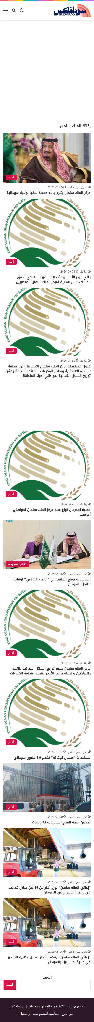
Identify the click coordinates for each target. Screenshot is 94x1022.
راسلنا (25, 1014)
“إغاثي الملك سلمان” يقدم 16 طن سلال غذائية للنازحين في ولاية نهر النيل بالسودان (49, 959)
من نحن (67, 1014)
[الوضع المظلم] (21, 12)
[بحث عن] (13, 12)
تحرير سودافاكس (77, 187)
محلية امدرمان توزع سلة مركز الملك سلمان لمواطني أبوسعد (52, 512)
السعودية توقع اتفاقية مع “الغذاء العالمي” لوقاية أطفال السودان (52, 581)
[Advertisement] (47, 72)
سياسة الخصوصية (45, 1014)
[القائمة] (5, 12)
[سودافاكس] (72, 10)
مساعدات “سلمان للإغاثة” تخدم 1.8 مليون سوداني (52, 757)
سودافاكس (16, 1006)
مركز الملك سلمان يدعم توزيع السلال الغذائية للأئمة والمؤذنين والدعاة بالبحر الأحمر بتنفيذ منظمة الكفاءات (50, 670)
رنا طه (83, 271)
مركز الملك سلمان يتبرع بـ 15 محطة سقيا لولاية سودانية (49, 193)
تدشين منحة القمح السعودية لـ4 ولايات (61, 822)
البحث (47, 977)
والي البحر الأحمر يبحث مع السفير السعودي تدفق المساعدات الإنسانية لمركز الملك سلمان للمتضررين (53, 279)
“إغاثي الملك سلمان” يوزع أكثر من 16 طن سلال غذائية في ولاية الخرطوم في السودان (50, 889)
